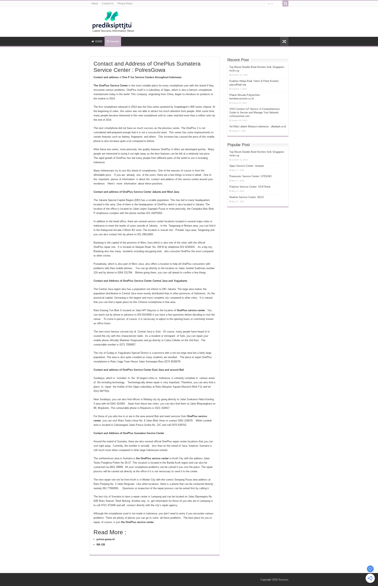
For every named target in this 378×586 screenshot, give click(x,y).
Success (283, 579)
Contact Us (108, 3)
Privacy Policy (125, 3)
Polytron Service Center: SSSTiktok (250, 186)
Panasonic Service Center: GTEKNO (250, 176)
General (114, 41)
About (95, 3)
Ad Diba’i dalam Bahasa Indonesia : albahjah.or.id (257, 126)
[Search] (285, 3)
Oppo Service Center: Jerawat (246, 165)
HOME (99, 41)
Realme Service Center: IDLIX (246, 197)
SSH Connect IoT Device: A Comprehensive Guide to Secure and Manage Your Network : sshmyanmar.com (254, 112)
